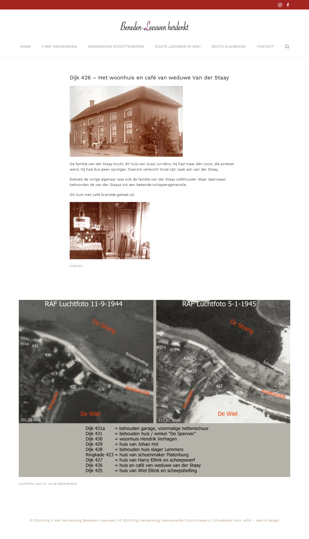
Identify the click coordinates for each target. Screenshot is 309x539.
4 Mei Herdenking (59, 46)
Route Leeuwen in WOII (178, 46)
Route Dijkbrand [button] (229, 46)
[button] (287, 46)
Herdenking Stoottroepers (116, 46)
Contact (265, 46)
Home (25, 46)
